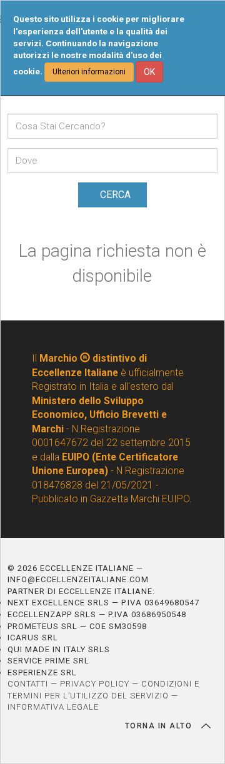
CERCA (115, 195)
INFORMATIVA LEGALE (53, 707)
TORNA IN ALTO (160, 726)
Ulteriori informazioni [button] (89, 71)
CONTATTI (28, 683)
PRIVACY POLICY (94, 683)
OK (149, 72)
